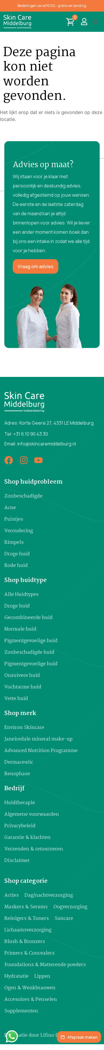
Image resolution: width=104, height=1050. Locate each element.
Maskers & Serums (26, 907)
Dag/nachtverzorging (49, 895)
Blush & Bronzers (24, 942)
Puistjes (13, 519)
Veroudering (18, 531)
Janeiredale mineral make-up (38, 739)
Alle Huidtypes (21, 594)
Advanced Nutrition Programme (41, 751)
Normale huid (20, 629)
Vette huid (16, 699)
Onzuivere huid (22, 675)
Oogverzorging (70, 907)
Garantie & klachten (27, 837)
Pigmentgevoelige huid (30, 641)
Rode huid (16, 566)
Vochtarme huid (22, 687)
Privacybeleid (20, 826)
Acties (11, 895)
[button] (95, 21)
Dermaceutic (18, 762)
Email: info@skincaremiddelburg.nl (40, 444)
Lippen (42, 976)
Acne (10, 508)
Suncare (64, 918)
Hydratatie (16, 976)
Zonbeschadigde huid (29, 652)
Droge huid (17, 554)
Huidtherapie (19, 803)
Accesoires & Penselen (30, 999)
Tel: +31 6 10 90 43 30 (26, 434)
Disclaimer (17, 861)
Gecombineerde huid (28, 618)
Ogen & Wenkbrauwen (29, 988)
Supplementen (21, 1011)
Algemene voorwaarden (31, 814)
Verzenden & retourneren (33, 849)
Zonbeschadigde (23, 496)
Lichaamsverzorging (27, 930)
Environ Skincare (24, 728)
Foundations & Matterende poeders (45, 965)
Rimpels (14, 542)
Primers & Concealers (29, 953)
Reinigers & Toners (26, 918)
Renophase (17, 774)
